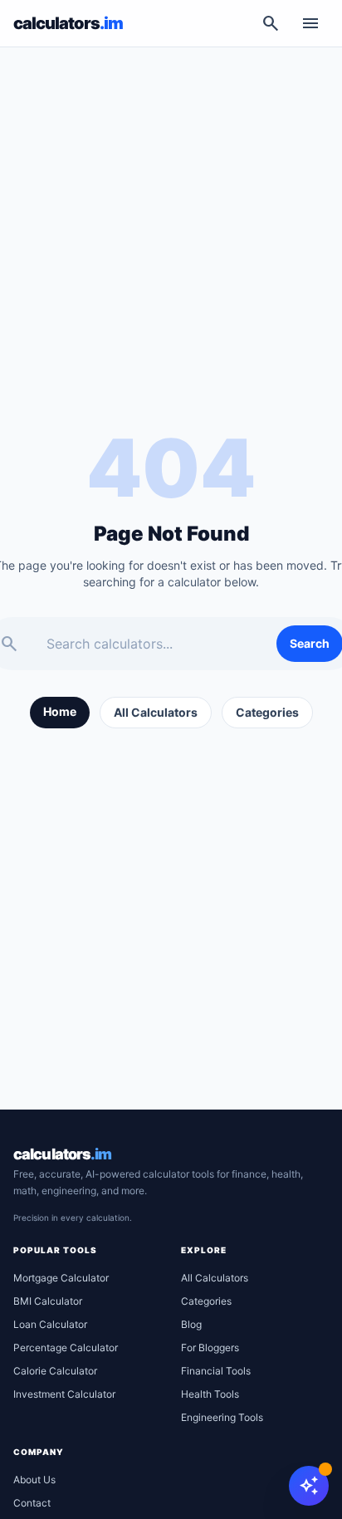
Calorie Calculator (55, 1371)
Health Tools (210, 1394)
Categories (267, 712)
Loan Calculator (50, 1324)
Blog (191, 1324)
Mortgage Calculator (61, 1278)
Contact (32, 1503)
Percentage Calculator (65, 1347)
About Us (34, 1479)
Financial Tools (216, 1371)
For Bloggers (210, 1347)
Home (59, 711)
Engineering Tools (222, 1417)
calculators (62, 1154)
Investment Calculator (64, 1394)
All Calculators (156, 712)
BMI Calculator (47, 1301)
